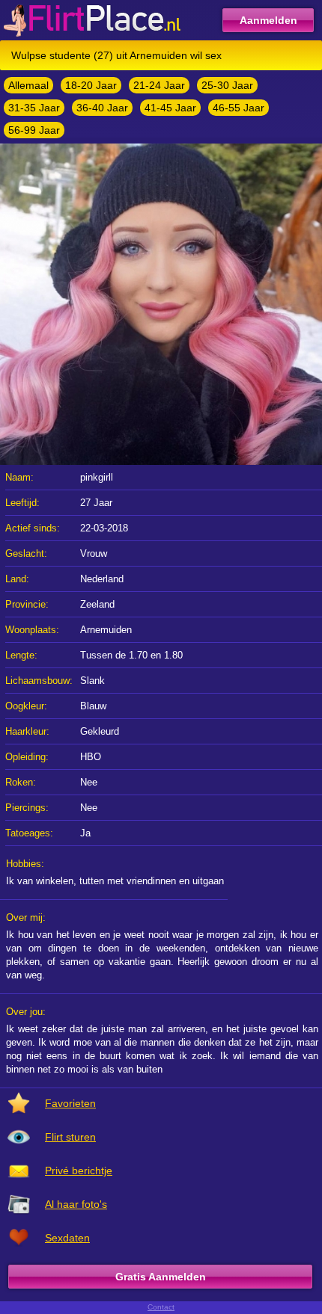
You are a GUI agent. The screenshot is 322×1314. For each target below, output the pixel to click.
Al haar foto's (76, 1204)
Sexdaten (67, 1238)
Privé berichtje (78, 1170)
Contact (161, 1307)
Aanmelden (268, 20)
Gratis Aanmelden (160, 1277)
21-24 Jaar (159, 85)
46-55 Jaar (238, 108)
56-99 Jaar (34, 130)
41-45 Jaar (170, 108)
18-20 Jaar (91, 85)
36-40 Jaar (102, 108)
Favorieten (70, 1103)
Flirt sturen (70, 1137)
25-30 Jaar (227, 85)
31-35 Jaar (34, 108)
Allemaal (28, 85)
